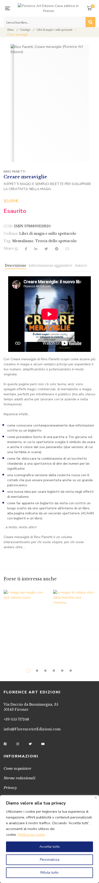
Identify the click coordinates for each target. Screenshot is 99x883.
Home (10, 29)
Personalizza (49, 859)
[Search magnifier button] (90, 22)
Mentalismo (22, 241)
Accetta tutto (49, 846)
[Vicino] (96, 797)
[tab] (15, 266)
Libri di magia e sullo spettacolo (54, 29)
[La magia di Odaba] (74, 621)
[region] (49, 839)
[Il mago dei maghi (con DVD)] (25, 620)
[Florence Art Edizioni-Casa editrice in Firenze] (48, 8)
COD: (8, 226)
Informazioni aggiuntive (50, 265)
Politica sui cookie (31, 834)
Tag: (7, 241)
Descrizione (15, 265)
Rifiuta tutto (49, 872)
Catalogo (25, 29)
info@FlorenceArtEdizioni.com (32, 729)
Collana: (11, 233)
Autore (81, 265)
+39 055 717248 (16, 719)
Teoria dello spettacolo (56, 241)
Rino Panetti (14, 172)
